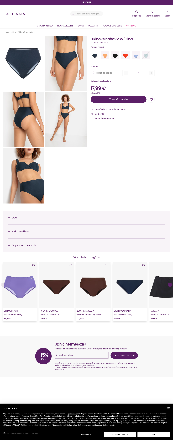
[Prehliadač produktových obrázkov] (45, 121)
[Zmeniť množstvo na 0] (126, 73)
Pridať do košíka (120, 99)
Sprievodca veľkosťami (101, 81)
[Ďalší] (170, 285)
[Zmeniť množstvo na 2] (151, 73)
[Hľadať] (73, 14)
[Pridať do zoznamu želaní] (151, 99)
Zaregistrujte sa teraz (124, 355)
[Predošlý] (3, 285)
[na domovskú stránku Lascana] (14, 14)
